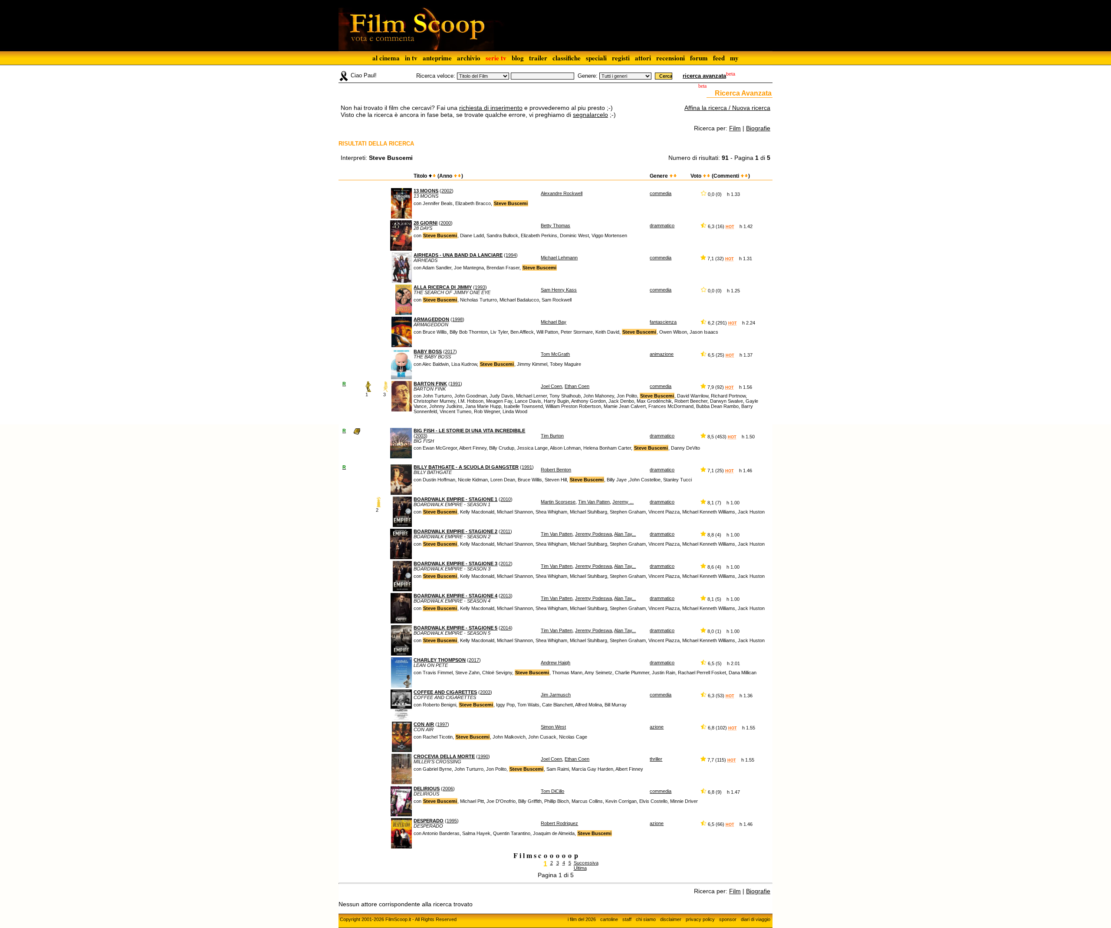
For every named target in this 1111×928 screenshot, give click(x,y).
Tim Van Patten (594, 501)
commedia (660, 193)
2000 (445, 222)
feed (719, 58)
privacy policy (700, 919)
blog (518, 58)
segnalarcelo (590, 114)
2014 (505, 627)
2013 (505, 595)
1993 (480, 287)
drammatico (662, 225)
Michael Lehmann (559, 257)
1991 (455, 383)
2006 (448, 788)
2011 (505, 531)
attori (643, 58)
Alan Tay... (625, 534)
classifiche (566, 58)
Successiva (586, 862)
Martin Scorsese (558, 501)
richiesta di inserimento (491, 107)
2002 (446, 190)
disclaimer (670, 919)
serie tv (496, 58)
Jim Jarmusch (556, 694)
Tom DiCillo (552, 791)
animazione (662, 354)
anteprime (437, 58)
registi (621, 58)
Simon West (553, 726)
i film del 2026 (582, 919)
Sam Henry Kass (559, 289)
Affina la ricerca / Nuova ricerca (727, 107)
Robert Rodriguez (559, 823)
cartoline (609, 919)
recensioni (670, 58)
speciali (596, 58)
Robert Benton (556, 469)
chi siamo (646, 919)
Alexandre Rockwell (561, 193)
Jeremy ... (623, 501)
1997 (442, 724)
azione (657, 726)
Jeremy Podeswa (593, 534)
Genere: (588, 76)
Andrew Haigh (555, 662)
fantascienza (663, 322)
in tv (411, 58)
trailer (538, 58)
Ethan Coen (577, 386)
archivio (468, 58)
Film (735, 128)
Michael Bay (553, 322)
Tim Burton (552, 435)
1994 (511, 255)
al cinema (386, 58)
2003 (420, 435)
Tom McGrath (555, 354)
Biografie (758, 128)
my (734, 58)
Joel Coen (551, 386)
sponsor (727, 919)
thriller (656, 759)
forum (699, 58)
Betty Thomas (555, 225)
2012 (505, 563)
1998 (457, 319)
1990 (483, 756)
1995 (452, 820)
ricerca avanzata (704, 76)
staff (626, 919)
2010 (505, 499)
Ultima (580, 868)
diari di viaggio (755, 919)
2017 (450, 351)
